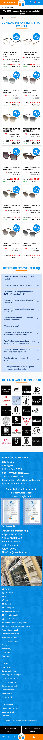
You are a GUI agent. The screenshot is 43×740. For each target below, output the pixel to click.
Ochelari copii (7, 697)
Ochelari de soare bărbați (11, 641)
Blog (6, 600)
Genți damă (6, 716)
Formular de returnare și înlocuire (16, 623)
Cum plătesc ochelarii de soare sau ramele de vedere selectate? (18, 333)
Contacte (8, 604)
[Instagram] (14, 737)
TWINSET (13, 18)
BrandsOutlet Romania (31, 720)
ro (37, 7)
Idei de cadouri (7, 705)
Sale (3, 660)
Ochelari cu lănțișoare (10, 671)
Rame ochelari (7, 693)
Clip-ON (5, 664)
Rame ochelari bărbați (10, 630)
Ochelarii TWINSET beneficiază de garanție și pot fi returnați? (17, 350)
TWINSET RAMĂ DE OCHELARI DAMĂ (30, 53)
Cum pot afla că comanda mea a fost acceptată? (19, 310)
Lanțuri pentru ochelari (10, 708)
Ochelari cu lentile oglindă (11, 678)
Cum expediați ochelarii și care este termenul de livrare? (18, 318)
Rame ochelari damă (9, 637)
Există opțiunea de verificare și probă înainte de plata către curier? (19, 368)
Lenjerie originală (8, 712)
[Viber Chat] (3, 737)
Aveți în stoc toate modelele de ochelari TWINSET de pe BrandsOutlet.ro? (20, 342)
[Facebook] (9, 737)
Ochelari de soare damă (10, 634)
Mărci (7, 18)
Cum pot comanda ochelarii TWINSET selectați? (19, 301)
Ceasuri (5, 701)
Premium (5, 645)
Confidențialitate (10, 619)
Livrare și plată (9, 608)
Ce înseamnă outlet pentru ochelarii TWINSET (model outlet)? (18, 293)
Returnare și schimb (11, 611)
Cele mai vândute (8, 667)
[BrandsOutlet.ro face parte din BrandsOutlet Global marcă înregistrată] (10, 511)
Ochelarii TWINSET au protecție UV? (18, 285)
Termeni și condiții (11, 615)
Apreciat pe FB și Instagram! (12, 675)
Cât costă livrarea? (11, 326)
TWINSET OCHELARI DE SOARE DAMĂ (11, 92)
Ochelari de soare (8, 690)
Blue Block (5, 656)
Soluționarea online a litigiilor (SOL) (17, 626)
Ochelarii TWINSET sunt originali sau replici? (19, 278)
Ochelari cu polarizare (10, 682)
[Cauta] (31, 2)
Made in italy (6, 649)
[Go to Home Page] (2, 18)
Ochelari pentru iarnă (9, 686)
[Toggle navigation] (39, 2)
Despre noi (8, 593)
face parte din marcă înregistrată (21, 493)
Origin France (6, 652)
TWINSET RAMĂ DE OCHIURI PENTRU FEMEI (10, 54)
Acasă (6, 589)
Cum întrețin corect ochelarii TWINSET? (16, 359)
